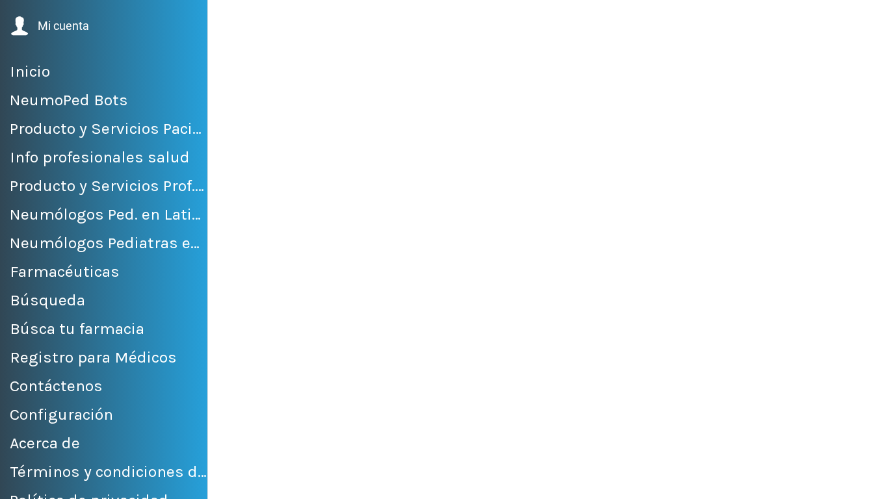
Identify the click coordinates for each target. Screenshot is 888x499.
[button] (48, 26)
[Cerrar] (229, 21)
